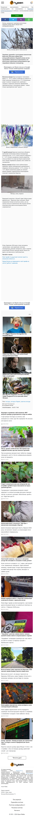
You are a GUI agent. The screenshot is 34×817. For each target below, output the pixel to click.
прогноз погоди (25, 401)
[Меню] (2, 3)
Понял (17, 15)
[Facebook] (5, 19)
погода (8, 401)
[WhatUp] (29, 19)
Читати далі (17, 758)
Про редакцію (17, 799)
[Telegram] (13, 19)
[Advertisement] (17, 106)
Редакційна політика (17, 802)
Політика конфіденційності (17, 805)
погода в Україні (15, 401)
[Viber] (21, 19)
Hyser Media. (21, 814)
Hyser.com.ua (19, 770)
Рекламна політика (17, 807)
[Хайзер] (16, 3)
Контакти (17, 810)
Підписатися (19, 72)
